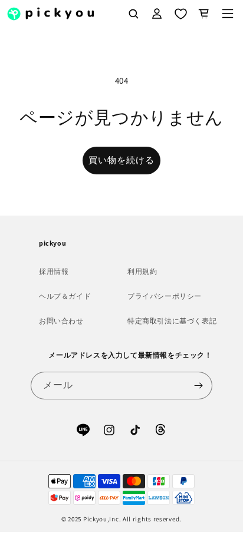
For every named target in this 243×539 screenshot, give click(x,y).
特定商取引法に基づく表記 (171, 320)
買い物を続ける (121, 160)
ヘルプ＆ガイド (65, 296)
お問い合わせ (61, 320)
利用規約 (142, 271)
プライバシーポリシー (164, 296)
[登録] (199, 385)
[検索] (133, 13)
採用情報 (53, 271)
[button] (227, 13)
